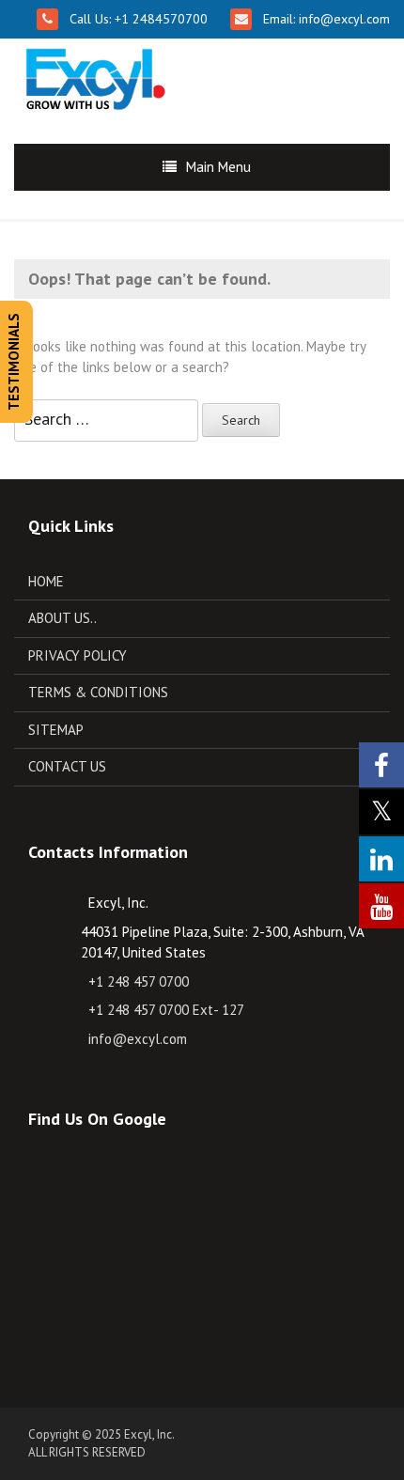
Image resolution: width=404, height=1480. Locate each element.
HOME (46, 581)
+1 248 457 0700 (138, 981)
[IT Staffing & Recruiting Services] (93, 76)
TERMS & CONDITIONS (98, 692)
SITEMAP (56, 730)
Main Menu (218, 167)
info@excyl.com (342, 18)
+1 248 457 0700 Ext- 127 (166, 1010)
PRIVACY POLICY (77, 655)
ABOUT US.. (62, 618)
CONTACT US (67, 766)
